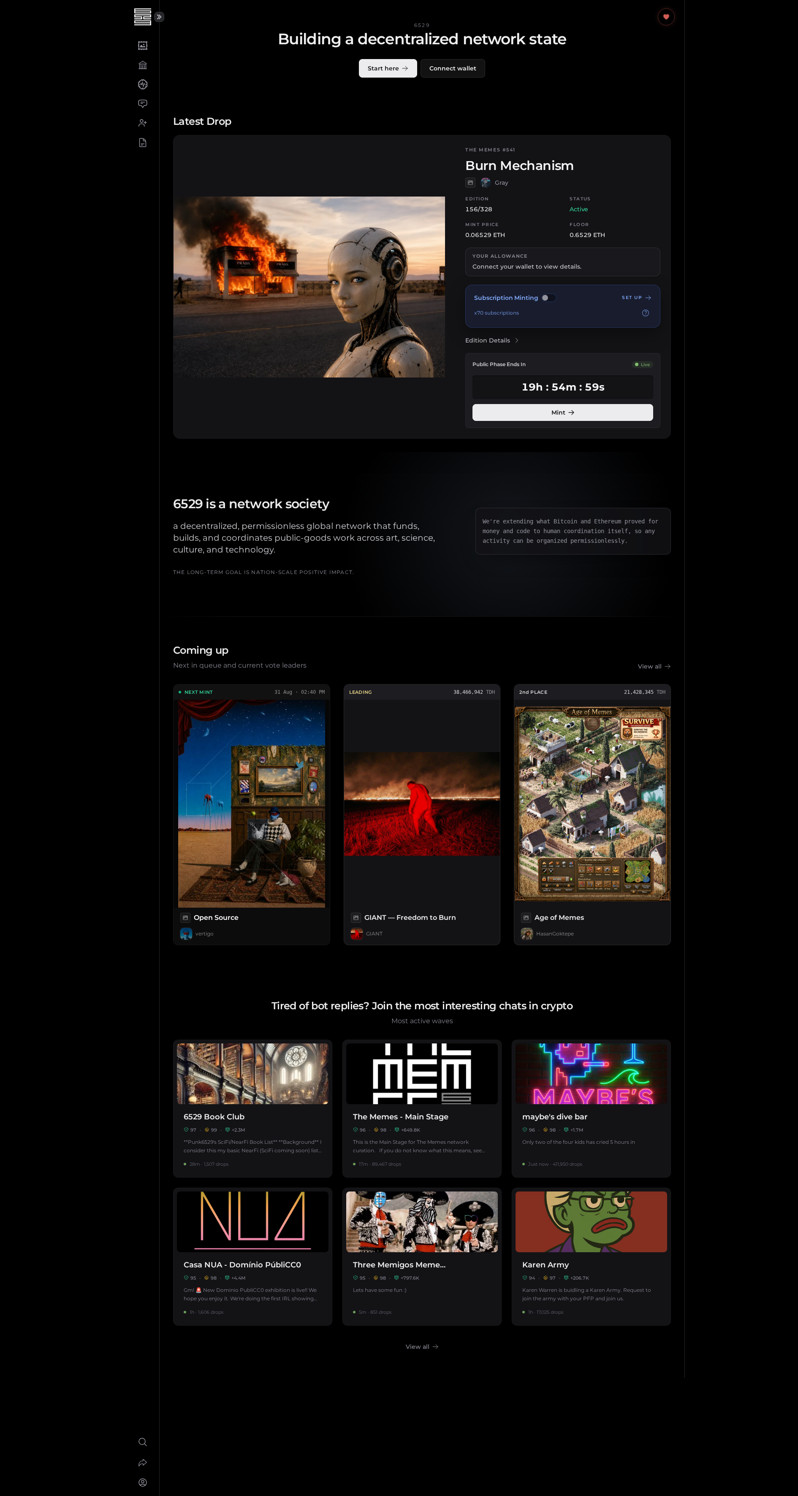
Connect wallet (452, 68)
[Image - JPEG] (470, 183)
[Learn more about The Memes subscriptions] (645, 313)
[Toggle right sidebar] (159, 17)
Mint (558, 412)
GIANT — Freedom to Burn (410, 918)
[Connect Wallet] (142, 1482)
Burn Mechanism (519, 166)
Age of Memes (559, 918)
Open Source (216, 918)
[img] (548, 298)
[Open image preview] (251, 804)
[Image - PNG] (526, 918)
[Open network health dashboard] (666, 16)
